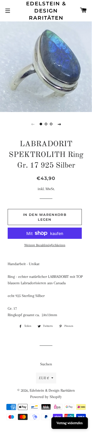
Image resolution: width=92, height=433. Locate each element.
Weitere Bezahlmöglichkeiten (44, 245)
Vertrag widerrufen (69, 423)
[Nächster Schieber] (59, 124)
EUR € (44, 378)
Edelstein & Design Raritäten (46, 11)
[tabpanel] (46, 66)
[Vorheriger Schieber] (32, 124)
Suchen (46, 364)
